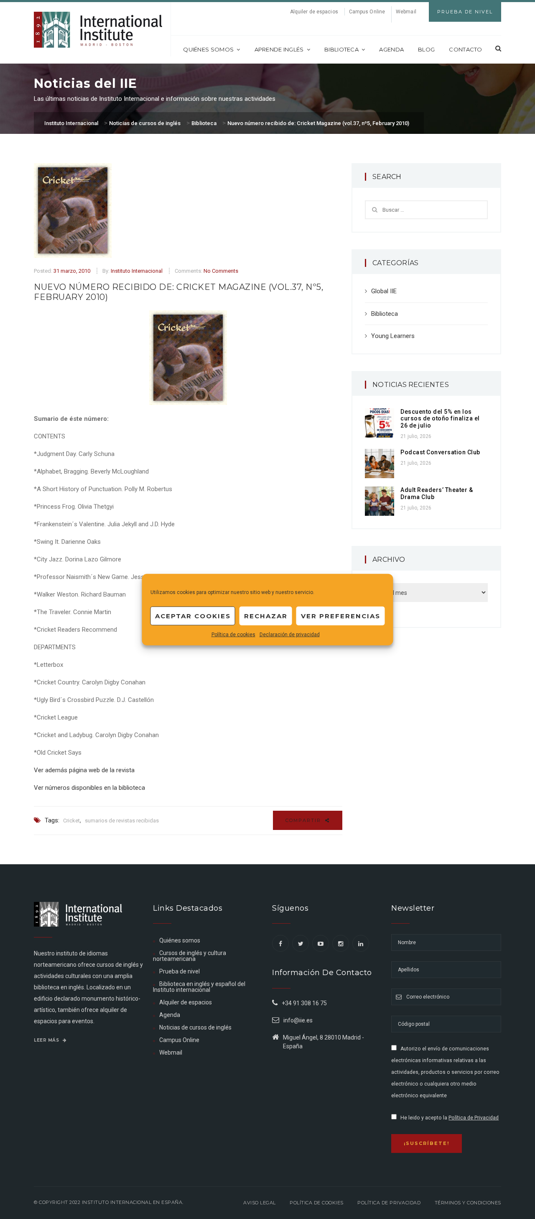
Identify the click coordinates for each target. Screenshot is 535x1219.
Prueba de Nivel (465, 12)
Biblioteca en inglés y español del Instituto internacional (199, 987)
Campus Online (367, 12)
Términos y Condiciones (468, 1203)
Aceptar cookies (193, 616)
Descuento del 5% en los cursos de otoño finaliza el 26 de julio (440, 418)
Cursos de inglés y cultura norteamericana (189, 956)
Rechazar (266, 616)
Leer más (47, 1040)
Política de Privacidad (473, 1118)
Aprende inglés (279, 49)
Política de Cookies (317, 1203)
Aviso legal (259, 1203)
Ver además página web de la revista (84, 770)
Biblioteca (341, 49)
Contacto (465, 49)
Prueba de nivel (179, 971)
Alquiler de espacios (314, 12)
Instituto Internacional (137, 271)
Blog (426, 49)
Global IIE (384, 291)
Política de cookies (233, 635)
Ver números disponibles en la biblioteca (89, 787)
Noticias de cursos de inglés (195, 1027)
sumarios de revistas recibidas (122, 820)
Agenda (391, 49)
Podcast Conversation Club (440, 452)
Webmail (406, 12)
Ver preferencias (340, 616)
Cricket (71, 820)
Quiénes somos (208, 49)
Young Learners (393, 336)
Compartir (304, 820)
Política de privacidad (388, 1203)
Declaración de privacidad (290, 635)
